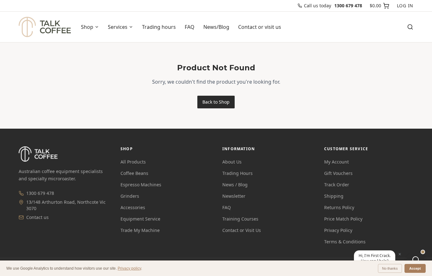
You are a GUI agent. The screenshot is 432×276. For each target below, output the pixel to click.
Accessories (132, 207)
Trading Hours (237, 173)
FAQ (189, 26)
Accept (415, 268)
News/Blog (216, 26)
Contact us (37, 217)
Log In (405, 6)
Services (117, 26)
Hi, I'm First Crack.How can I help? (375, 258)
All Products (133, 162)
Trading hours (159, 26)
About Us (232, 162)
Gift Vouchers (338, 173)
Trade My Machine (140, 230)
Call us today (333, 6)
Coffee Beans (134, 173)
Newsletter (233, 196)
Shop (87, 26)
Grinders (129, 196)
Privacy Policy (338, 230)
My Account (336, 162)
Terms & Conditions (345, 242)
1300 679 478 (40, 193)
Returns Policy (339, 207)
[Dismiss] (400, 254)
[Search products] (410, 27)
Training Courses (240, 219)
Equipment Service (140, 219)
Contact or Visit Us (241, 230)
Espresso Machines (140, 185)
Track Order (336, 185)
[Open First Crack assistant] (415, 259)
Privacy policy (129, 268)
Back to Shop (216, 102)
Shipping (333, 196)
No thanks (390, 268)
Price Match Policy (343, 219)
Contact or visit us (259, 26)
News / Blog (235, 185)
